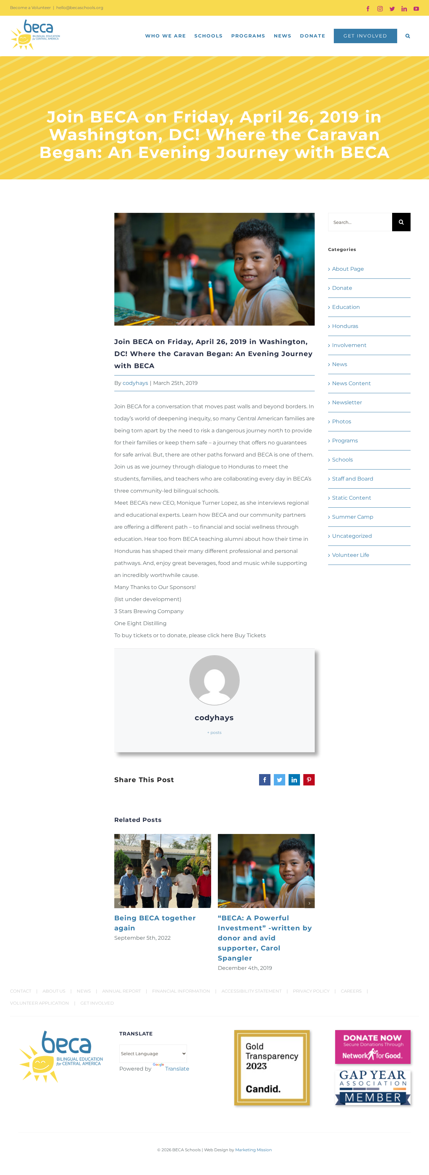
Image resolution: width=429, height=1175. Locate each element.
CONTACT (20, 991)
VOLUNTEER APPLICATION (39, 1003)
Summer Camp (352, 517)
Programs (345, 440)
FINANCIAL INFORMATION (181, 991)
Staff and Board (352, 479)
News (339, 364)
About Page (348, 269)
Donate (342, 288)
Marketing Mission (253, 1149)
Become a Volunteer (30, 7)
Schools (342, 459)
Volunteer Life (350, 555)
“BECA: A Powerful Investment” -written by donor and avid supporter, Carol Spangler (265, 938)
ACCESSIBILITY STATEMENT (252, 991)
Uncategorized (352, 536)
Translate (177, 1069)
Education (346, 307)
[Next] (310, 903)
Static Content (351, 498)
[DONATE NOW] (373, 1032)
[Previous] (119, 903)
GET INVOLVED (97, 1003)
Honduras (345, 326)
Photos (341, 421)
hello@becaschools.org (79, 7)
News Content (351, 383)
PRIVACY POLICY (311, 991)
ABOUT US (54, 991)
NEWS (84, 991)
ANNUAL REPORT (121, 991)
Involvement (349, 345)
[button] (408, 36)
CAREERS (351, 991)
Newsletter (347, 402)
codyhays (135, 383)
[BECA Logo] (61, 1032)
